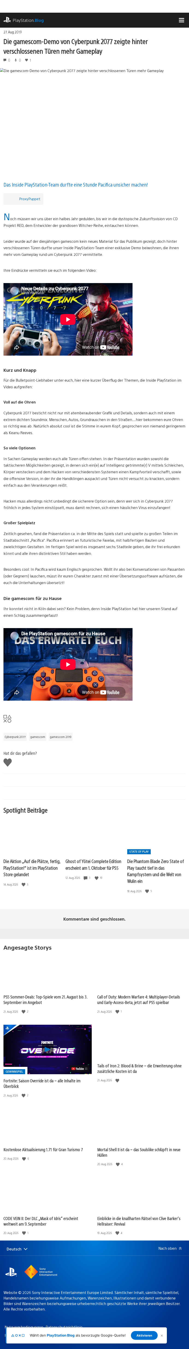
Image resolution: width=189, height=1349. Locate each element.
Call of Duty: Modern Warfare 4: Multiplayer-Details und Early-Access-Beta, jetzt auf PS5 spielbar (138, 999)
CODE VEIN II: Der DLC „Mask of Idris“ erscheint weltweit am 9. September (40, 1221)
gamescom (37, 737)
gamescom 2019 (60, 737)
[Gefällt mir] (24, 884)
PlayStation (28, 20)
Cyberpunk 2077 (15, 737)
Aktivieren (144, 1335)
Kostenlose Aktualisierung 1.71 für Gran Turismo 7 (43, 1149)
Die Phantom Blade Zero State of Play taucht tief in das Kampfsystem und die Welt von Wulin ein (155, 871)
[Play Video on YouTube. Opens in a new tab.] (79, 1068)
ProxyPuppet (29, 198)
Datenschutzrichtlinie (64, 1327)
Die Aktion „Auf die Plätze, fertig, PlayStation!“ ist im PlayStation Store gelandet (31, 867)
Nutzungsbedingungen (24, 1327)
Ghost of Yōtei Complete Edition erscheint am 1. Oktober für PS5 (93, 864)
